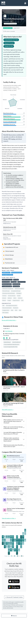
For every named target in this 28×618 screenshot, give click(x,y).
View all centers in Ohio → (9, 518)
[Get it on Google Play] (14, 587)
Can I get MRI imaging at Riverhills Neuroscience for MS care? (13, 433)
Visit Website (8, 331)
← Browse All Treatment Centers (14, 597)
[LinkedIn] (7, 338)
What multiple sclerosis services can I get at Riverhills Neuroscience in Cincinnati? (13, 421)
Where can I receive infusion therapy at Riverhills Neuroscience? (13, 427)
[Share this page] (9, 338)
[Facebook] (4, 338)
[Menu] (25, 3)
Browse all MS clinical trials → (9, 320)
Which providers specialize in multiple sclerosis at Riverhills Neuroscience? (11, 439)
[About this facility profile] (15, 82)
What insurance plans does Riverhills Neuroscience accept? (13, 445)
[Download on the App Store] (14, 581)
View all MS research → (7, 409)
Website (15, 615)
